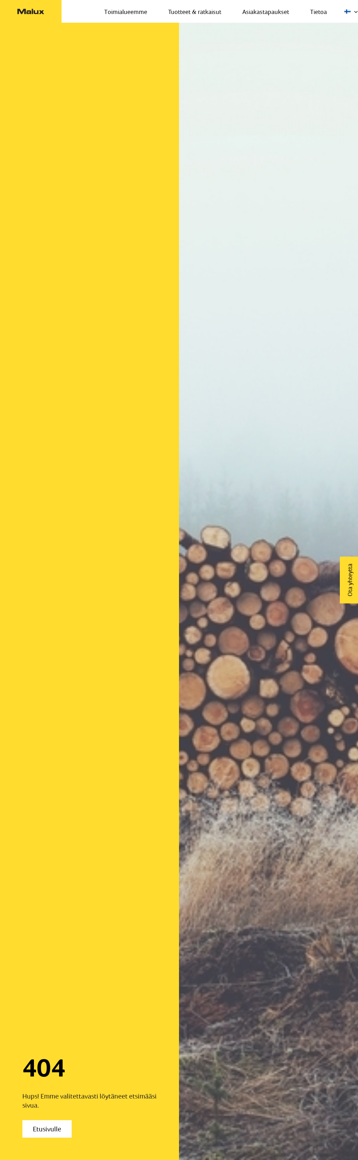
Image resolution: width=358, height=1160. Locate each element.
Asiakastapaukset (265, 11)
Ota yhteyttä (349, 580)
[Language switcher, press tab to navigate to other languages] (351, 11)
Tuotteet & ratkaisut (194, 11)
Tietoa (318, 11)
